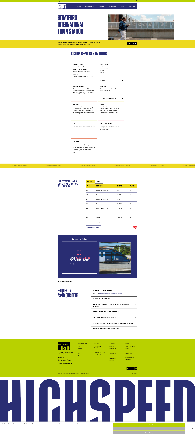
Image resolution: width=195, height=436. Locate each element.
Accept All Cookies (149, 425)
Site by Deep (134, 373)
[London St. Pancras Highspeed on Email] (136, 368)
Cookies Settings (149, 432)
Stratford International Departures (38, 166)
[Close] (192, 428)
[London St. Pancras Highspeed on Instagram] (133, 368)
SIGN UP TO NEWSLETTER (64, 363)
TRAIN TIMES (131, 43)
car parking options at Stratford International (110, 293)
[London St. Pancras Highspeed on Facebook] (128, 368)
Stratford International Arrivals (72, 166)
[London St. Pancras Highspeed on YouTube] (130, 368)
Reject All (149, 429)
